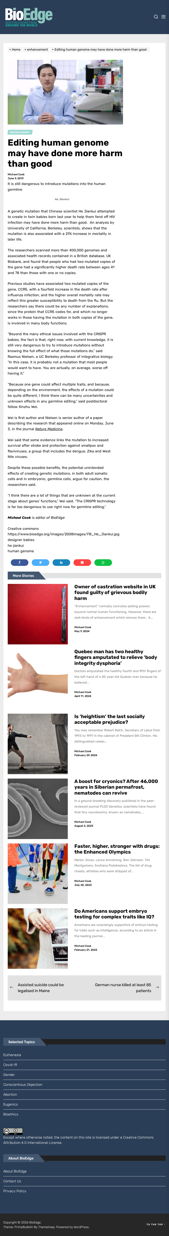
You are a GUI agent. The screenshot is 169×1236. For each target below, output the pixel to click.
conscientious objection (22, 1084)
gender (9, 1075)
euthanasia (12, 1055)
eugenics (10, 1104)
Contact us (12, 1181)
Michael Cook (16, 174)
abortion (10, 1094)
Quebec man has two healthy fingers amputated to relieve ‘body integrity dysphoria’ (115, 657)
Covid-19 (10, 1065)
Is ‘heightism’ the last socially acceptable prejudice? (109, 719)
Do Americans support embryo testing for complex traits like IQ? (114, 914)
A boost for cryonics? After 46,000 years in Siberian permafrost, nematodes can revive (116, 787)
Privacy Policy (14, 1191)
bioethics (10, 1114)
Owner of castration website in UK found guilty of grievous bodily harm (115, 592)
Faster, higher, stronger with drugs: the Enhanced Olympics (117, 849)
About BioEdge (15, 1171)
